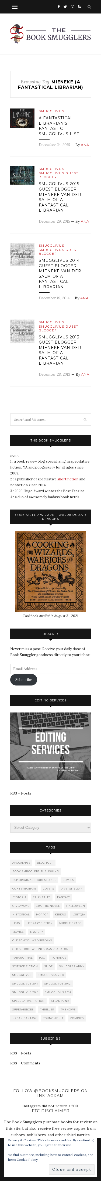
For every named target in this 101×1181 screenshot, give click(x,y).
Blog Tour (45, 862)
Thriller (47, 1009)
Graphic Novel (48, 905)
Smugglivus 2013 (25, 992)
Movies (18, 931)
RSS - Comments (25, 1063)
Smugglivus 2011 (25, 983)
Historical (21, 914)
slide (48, 966)
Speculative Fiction (28, 1000)
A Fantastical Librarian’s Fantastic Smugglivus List (59, 126)
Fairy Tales (42, 897)
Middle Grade (70, 923)
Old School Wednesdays (32, 940)
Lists (16, 923)
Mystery (36, 931)
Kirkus (60, 914)
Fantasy (63, 897)
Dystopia (19, 897)
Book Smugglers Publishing (35, 871)
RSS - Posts (20, 793)
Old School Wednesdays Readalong (41, 949)
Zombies (77, 1018)
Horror (42, 914)
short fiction (67, 479)
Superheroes (23, 1009)
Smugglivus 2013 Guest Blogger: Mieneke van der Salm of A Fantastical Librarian (60, 350)
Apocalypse (21, 862)
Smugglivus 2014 (58, 992)
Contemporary (24, 888)
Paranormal (22, 957)
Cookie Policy (27, 1160)
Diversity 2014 (72, 888)
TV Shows (68, 1009)
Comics (68, 879)
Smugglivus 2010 (51, 974)
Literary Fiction (39, 923)
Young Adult (53, 1018)
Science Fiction (25, 966)
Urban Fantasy (24, 1018)
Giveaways (20, 905)
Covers (48, 888)
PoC (42, 957)
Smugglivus (51, 111)
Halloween (75, 905)
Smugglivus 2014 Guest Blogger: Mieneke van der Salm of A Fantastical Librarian (60, 273)
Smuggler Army (71, 966)
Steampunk (60, 1000)
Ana (85, 144)
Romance (58, 957)
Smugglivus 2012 (57, 983)
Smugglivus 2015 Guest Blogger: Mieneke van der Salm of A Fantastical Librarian (60, 197)
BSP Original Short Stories (34, 879)
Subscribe (23, 679)
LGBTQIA (78, 914)
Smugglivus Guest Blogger (59, 175)
